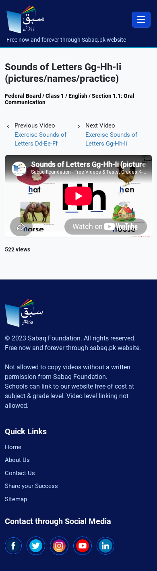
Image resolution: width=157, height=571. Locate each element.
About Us (17, 460)
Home (13, 447)
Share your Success (31, 486)
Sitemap (16, 499)
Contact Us (20, 473)
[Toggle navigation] (141, 20)
